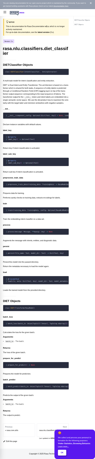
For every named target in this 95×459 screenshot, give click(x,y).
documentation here (61, 6)
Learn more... (63, 446)
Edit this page (11, 441)
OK (62, 453)
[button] (5, 12)
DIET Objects (79, 24)
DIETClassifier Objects (82, 20)
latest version (44, 32)
